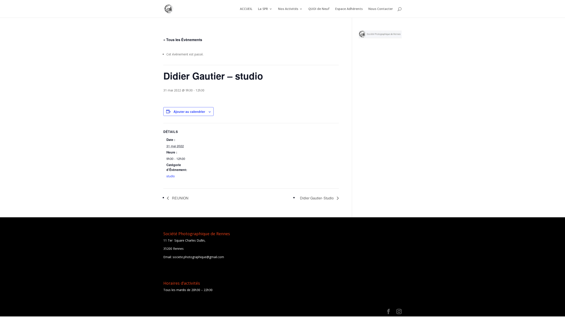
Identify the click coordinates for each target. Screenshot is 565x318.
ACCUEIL (246, 9)
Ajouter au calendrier (189, 111)
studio (170, 176)
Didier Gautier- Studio (317, 198)
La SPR (263, 9)
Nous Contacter (380, 9)
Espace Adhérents (349, 9)
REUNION (179, 198)
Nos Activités (288, 9)
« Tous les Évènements (182, 39)
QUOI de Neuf (319, 9)
